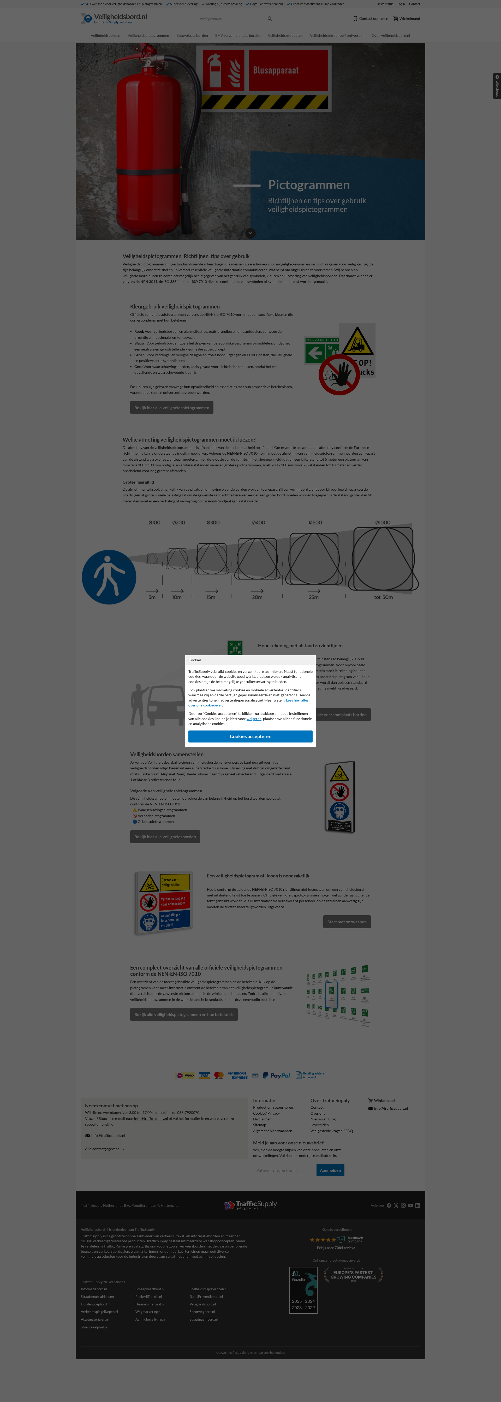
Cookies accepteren (250, 736)
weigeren (254, 718)
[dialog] (250, 701)
